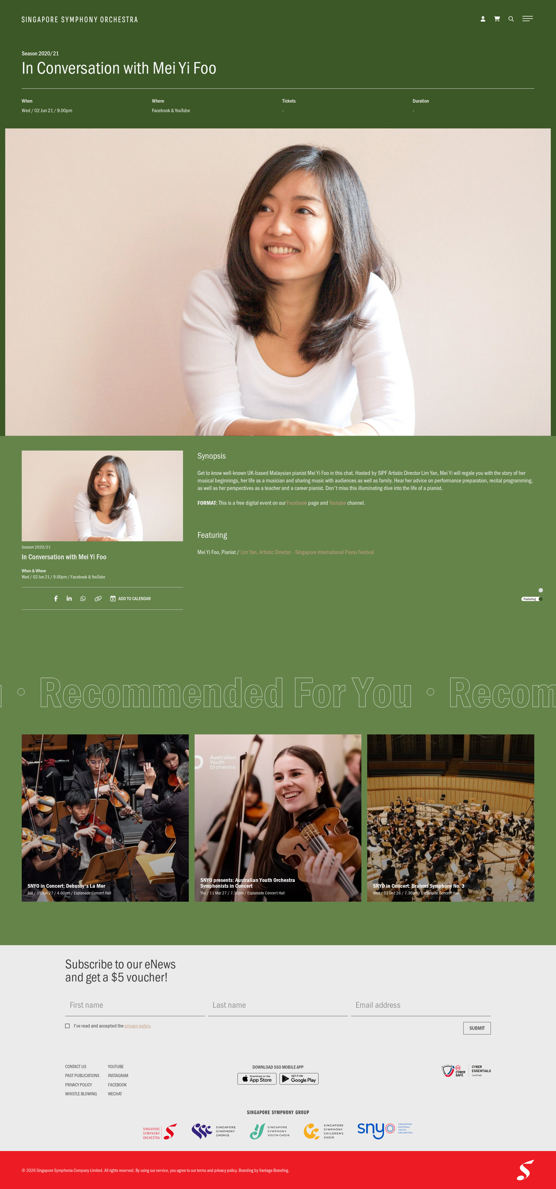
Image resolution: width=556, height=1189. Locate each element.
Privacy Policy (78, 1085)
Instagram (118, 1075)
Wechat (115, 1094)
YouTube (116, 1066)
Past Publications (82, 1075)
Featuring (530, 599)
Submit (477, 1027)
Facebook (297, 502)
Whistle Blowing (81, 1094)
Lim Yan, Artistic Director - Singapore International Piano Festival (307, 552)
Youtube (337, 502)
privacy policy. (226, 1170)
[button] (511, 18)
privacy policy (137, 1025)
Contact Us (75, 1066)
